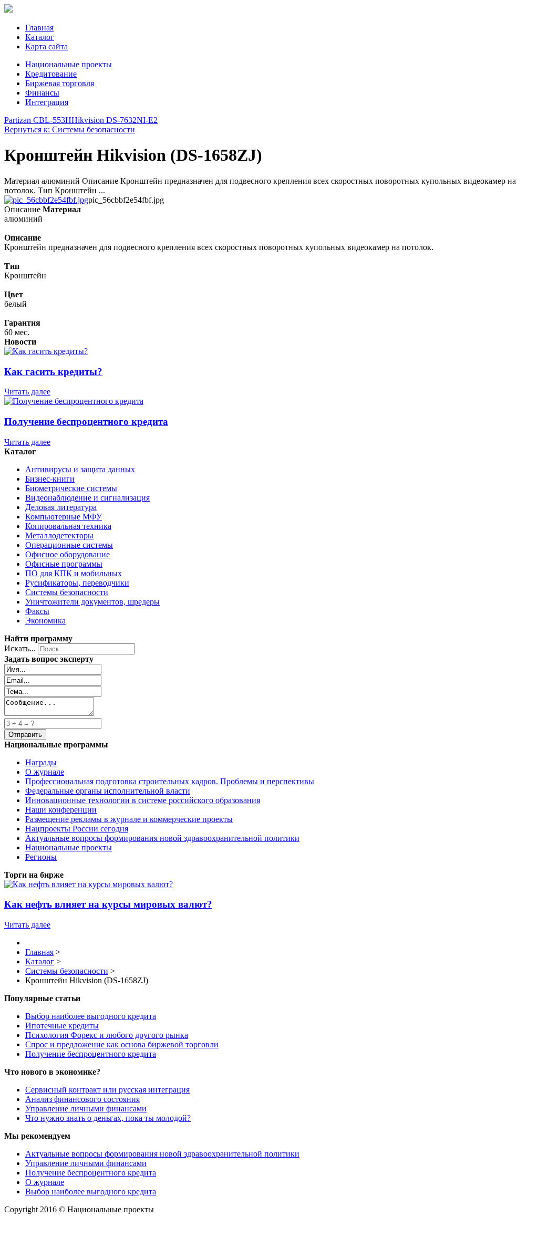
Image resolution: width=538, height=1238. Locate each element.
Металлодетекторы (59, 535)
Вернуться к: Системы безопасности (69, 129)
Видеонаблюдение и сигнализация (87, 497)
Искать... (20, 648)
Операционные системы (69, 544)
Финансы (42, 92)
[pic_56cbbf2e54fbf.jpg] (46, 199)
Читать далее (27, 391)
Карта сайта (46, 46)
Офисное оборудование (67, 554)
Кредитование (51, 73)
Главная (39, 27)
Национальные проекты (68, 64)
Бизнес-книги (50, 478)
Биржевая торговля (59, 83)
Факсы (37, 611)
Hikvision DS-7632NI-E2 (114, 120)
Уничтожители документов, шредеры (92, 601)
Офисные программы (63, 563)
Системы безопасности (66, 592)
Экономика (45, 620)
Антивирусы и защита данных (80, 469)
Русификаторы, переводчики (77, 582)
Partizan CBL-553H (37, 120)
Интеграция (46, 102)
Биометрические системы (71, 488)
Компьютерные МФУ (63, 516)
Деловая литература (61, 507)
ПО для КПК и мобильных (73, 573)
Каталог (39, 37)
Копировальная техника (68, 526)
